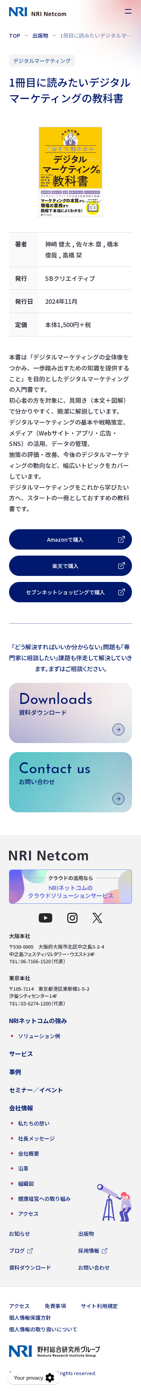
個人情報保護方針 (30, 1317)
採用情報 (88, 1250)
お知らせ (19, 1233)
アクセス (19, 1306)
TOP (14, 35)
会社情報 (21, 1107)
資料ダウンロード (30, 1267)
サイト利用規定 (99, 1306)
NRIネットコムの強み (38, 1020)
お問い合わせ (94, 1267)
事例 (15, 1071)
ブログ (17, 1250)
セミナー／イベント (36, 1089)
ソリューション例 (39, 1036)
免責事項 (55, 1306)
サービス (21, 1053)
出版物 (40, 35)
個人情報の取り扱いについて (43, 1329)
